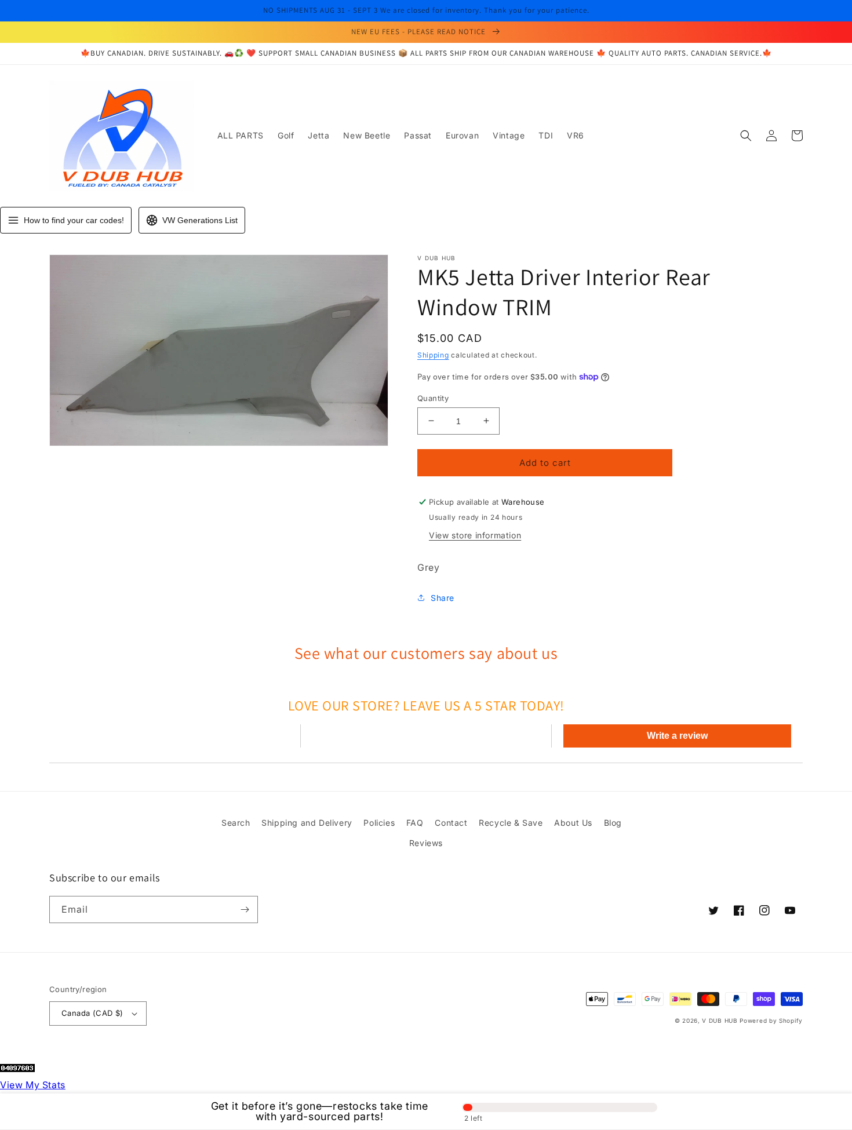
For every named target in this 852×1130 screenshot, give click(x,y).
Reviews (426, 843)
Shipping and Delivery (306, 823)
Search (235, 823)
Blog (613, 823)
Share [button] (442, 597)
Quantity (433, 397)
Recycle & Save (510, 823)
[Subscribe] (244, 909)
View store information (475, 535)
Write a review (677, 736)
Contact (451, 823)
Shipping (433, 355)
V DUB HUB (719, 1020)
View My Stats (32, 1085)
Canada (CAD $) (92, 1013)
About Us (573, 823)
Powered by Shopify (771, 1020)
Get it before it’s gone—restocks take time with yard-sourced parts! (319, 1111)
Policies (379, 823)
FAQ (415, 823)
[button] (746, 135)
